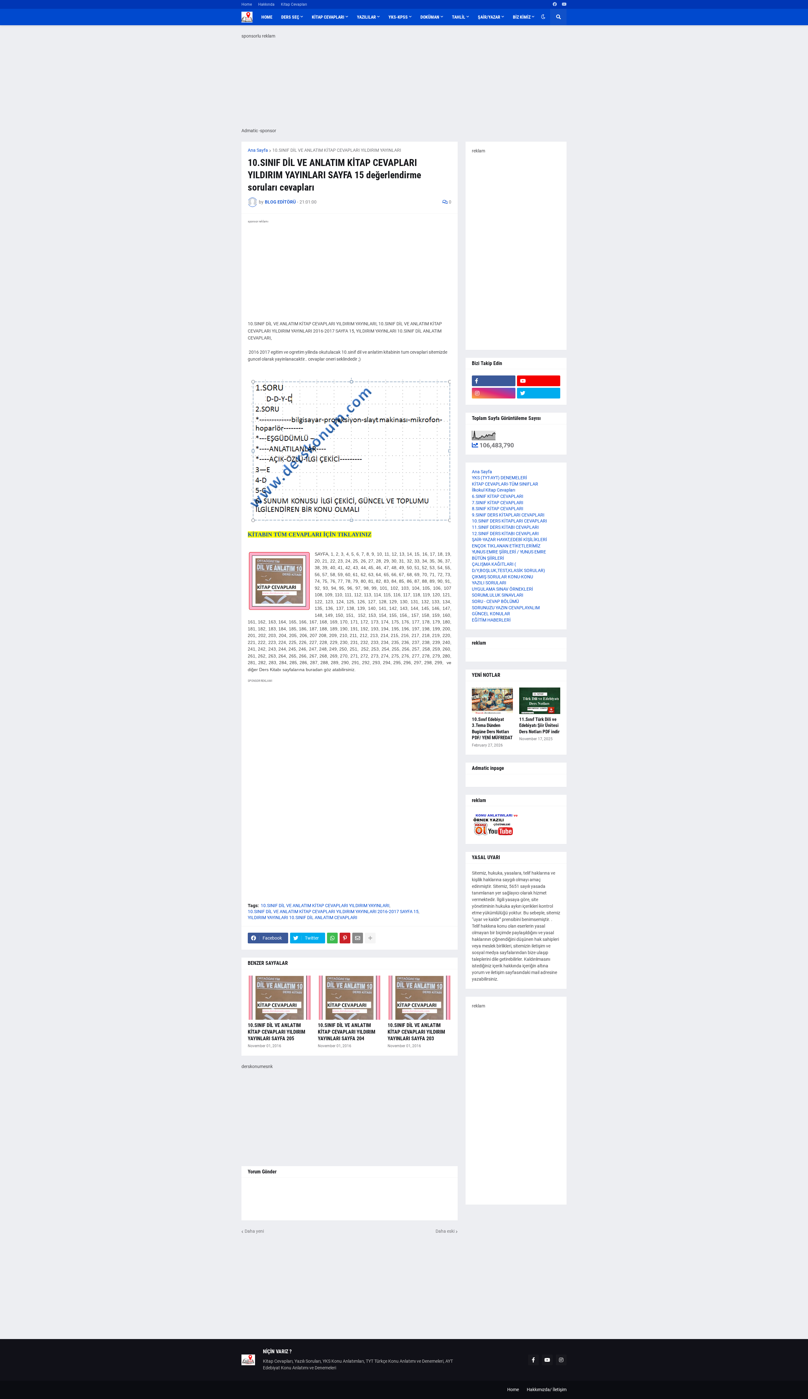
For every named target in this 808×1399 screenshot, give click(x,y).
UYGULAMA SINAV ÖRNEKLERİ (502, 589)
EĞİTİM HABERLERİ (491, 620)
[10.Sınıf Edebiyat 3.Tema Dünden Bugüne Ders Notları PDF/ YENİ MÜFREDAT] (492, 701)
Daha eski (445, 1231)
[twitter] (539, 393)
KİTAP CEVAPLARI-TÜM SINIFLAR (505, 484)
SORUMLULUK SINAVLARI (497, 595)
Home (246, 4)
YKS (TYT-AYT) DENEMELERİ (499, 477)
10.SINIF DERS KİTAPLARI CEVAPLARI (509, 520)
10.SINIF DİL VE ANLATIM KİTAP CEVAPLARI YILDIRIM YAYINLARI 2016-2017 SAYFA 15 (333, 911)
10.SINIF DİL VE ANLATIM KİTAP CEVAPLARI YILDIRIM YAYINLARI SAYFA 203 (416, 1032)
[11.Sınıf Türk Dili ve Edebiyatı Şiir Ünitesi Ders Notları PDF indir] (539, 701)
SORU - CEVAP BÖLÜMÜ (495, 601)
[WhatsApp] (332, 938)
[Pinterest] (345, 938)
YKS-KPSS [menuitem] (398, 17)
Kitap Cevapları (294, 4)
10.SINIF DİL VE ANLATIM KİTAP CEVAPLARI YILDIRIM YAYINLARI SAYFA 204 (346, 1032)
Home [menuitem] (266, 17)
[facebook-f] (493, 380)
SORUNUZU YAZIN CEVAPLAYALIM (506, 607)
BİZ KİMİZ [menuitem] (522, 17)
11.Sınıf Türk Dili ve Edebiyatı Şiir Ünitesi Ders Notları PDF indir (539, 726)
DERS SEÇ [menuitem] (290, 17)
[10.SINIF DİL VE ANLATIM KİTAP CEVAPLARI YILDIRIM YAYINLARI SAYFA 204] (350, 998)
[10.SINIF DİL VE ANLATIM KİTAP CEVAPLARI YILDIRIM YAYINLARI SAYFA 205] (280, 998)
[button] (543, 17)
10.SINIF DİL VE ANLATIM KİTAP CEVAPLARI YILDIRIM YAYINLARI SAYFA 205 (276, 1032)
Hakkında (266, 4)
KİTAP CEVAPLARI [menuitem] (328, 17)
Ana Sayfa (258, 150)
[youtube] (564, 4)
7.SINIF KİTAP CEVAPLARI (497, 502)
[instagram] (493, 393)
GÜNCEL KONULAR (491, 613)
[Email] (357, 938)
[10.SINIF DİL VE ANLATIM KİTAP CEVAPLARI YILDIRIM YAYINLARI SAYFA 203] (419, 998)
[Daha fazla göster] (370, 938)
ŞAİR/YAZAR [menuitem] (489, 17)
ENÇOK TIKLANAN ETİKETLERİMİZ (506, 545)
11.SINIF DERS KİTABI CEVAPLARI (505, 527)
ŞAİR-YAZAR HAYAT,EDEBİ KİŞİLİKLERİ (509, 539)
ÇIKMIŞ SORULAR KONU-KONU (502, 576)
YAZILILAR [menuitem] (366, 17)
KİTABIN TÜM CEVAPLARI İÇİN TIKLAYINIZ (309, 534)
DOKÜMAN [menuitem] (429, 17)
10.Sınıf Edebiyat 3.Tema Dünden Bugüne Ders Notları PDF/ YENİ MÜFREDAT (492, 729)
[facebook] (555, 4)
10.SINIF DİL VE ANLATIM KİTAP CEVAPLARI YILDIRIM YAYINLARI (336, 150)
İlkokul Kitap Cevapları (493, 490)
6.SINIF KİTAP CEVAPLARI (497, 496)
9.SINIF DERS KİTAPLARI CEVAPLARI (508, 514)
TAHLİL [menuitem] (458, 17)
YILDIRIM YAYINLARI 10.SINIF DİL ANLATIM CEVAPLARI (302, 917)
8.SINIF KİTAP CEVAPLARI (497, 508)
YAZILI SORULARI (489, 582)
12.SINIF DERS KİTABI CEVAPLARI (505, 533)
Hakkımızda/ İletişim (547, 1389)
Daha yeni (254, 1231)
